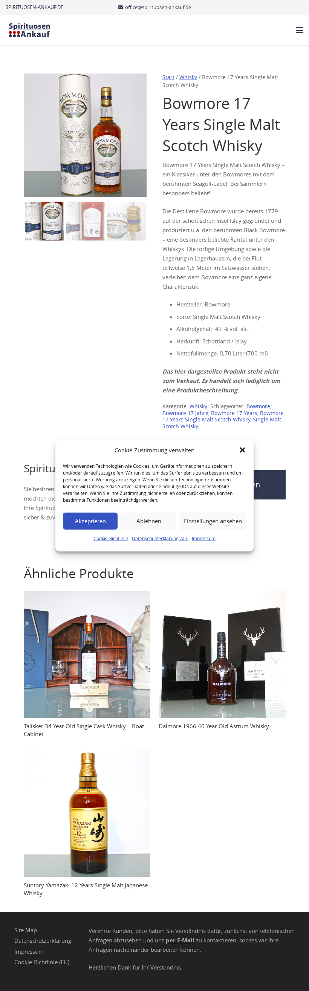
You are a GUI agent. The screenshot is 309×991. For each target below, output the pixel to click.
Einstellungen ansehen (213, 521)
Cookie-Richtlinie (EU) (41, 962)
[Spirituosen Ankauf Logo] (30, 30)
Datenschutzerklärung (42, 940)
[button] (242, 450)
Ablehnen (148, 521)
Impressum (204, 538)
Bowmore (258, 406)
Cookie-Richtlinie (110, 538)
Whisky (188, 77)
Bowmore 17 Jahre (185, 413)
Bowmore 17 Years (234, 413)
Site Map (25, 930)
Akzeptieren (90, 521)
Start (168, 77)
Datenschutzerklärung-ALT (160, 538)
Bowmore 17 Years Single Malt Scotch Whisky (223, 416)
